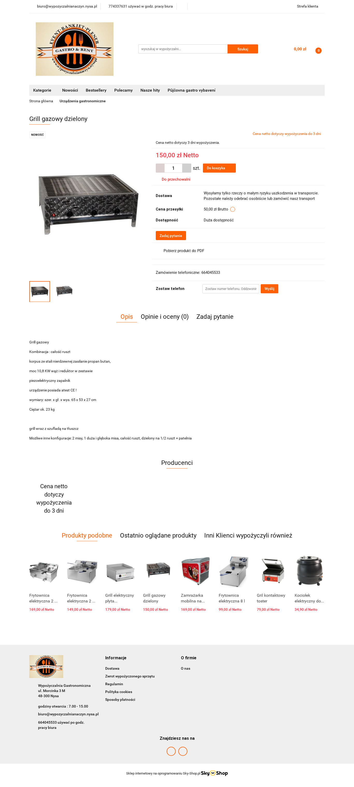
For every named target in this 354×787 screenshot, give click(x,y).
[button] (115, 658)
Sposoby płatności (120, 699)
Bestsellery (96, 90)
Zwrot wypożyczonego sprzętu (130, 676)
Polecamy (123, 90)
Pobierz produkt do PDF (184, 250)
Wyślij (269, 289)
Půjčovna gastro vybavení (191, 90)
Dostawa (112, 668)
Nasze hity (150, 90)
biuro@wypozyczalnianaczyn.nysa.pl (68, 714)
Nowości (70, 90)
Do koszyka (216, 168)
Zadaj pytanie (171, 236)
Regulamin (114, 684)
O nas (185, 668)
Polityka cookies (118, 692)
